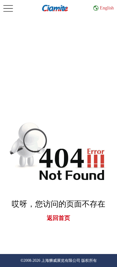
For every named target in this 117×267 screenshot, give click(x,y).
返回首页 (58, 218)
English (107, 8)
